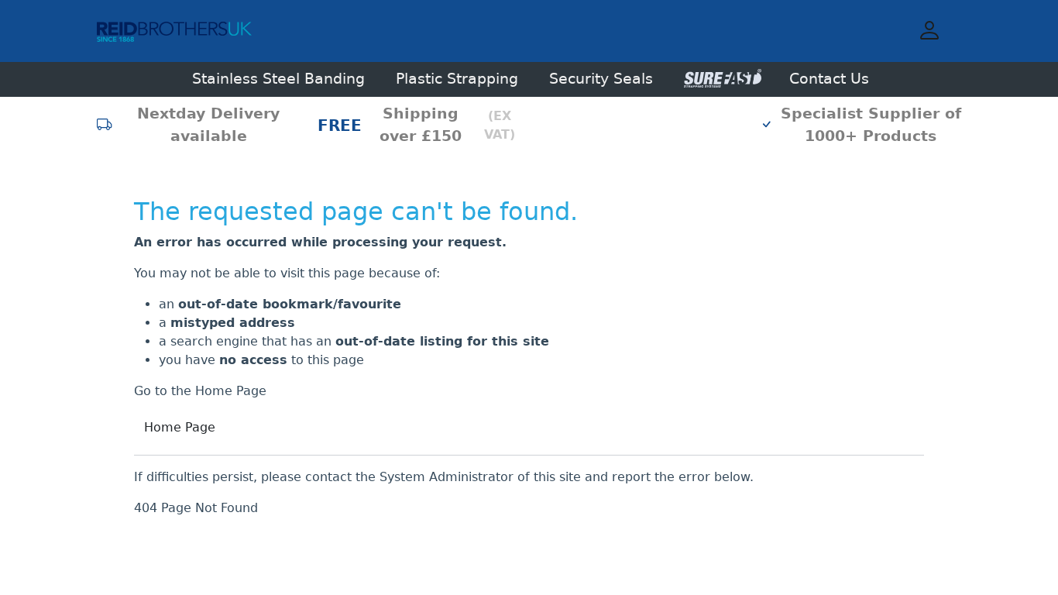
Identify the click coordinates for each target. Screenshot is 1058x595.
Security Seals (601, 79)
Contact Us (829, 79)
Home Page (179, 427)
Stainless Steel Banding (278, 79)
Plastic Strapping (457, 79)
